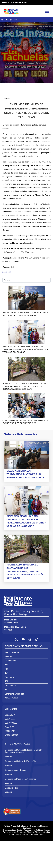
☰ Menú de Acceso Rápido (14, 2)
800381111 (10, 719)
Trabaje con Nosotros (39, 826)
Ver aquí (8, 765)
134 (6, 673)
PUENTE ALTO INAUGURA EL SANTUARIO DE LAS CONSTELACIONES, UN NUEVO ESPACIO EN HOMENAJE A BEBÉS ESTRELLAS (24, 386)
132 (6, 681)
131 (6, 690)
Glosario (24, 826)
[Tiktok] (11, 20)
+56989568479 (11, 735)
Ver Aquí (8, 630)
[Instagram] (2, 20)
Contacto (27, 828)
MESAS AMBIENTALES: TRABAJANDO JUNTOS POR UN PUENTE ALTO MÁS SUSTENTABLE (25, 474)
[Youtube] (16, 20)
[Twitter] (7, 20)
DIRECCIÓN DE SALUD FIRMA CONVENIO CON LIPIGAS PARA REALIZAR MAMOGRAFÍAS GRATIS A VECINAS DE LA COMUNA (25, 349)
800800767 (10, 731)
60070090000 (11, 723)
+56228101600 (11, 623)
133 (6, 665)
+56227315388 (11, 698)
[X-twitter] (16, 639)
